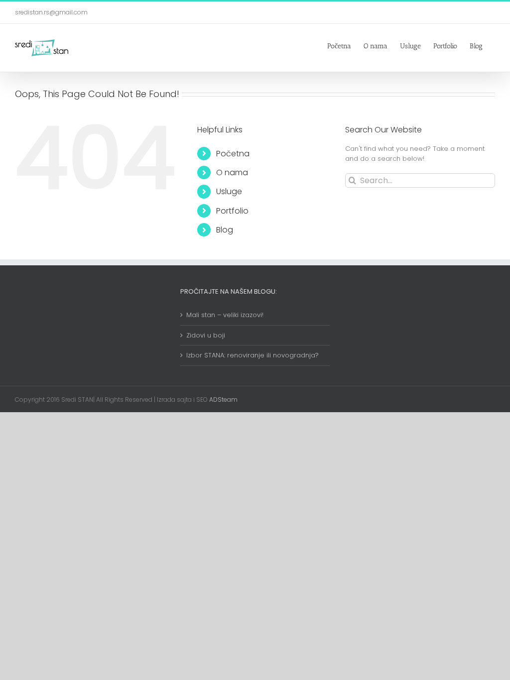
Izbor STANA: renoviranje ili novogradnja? (252, 355)
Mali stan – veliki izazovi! (224, 315)
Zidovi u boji (205, 335)
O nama (232, 172)
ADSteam (223, 399)
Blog (224, 229)
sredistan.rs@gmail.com (51, 12)
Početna (233, 153)
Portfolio (232, 211)
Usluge (229, 191)
